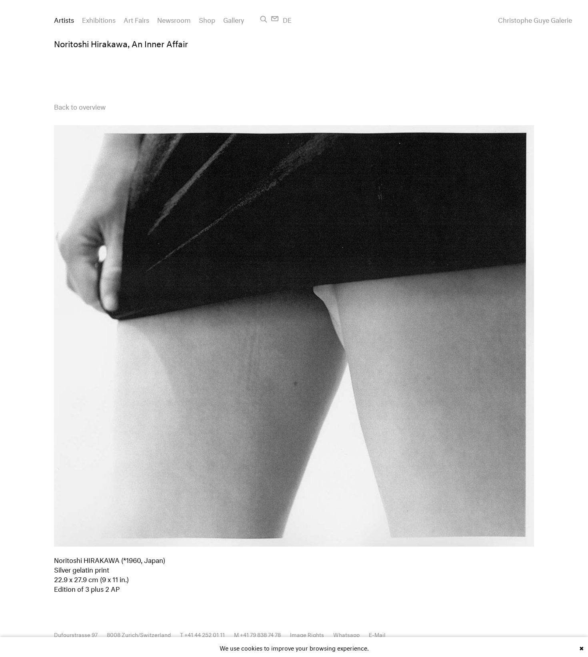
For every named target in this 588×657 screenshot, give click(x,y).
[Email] (275, 18)
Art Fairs (136, 19)
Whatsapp (346, 634)
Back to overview (80, 105)
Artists (64, 19)
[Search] (263, 19)
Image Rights (307, 634)
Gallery (233, 19)
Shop (207, 19)
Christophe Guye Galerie (535, 19)
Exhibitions (99, 19)
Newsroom (174, 19)
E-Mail (377, 634)
